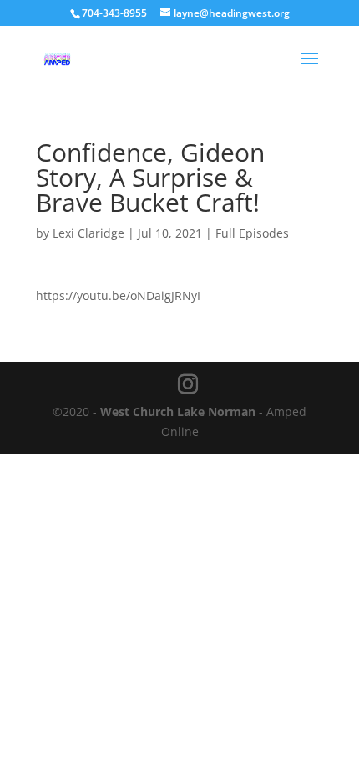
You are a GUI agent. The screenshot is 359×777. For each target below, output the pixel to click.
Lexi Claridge (88, 233)
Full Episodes (252, 233)
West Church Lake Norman (177, 411)
